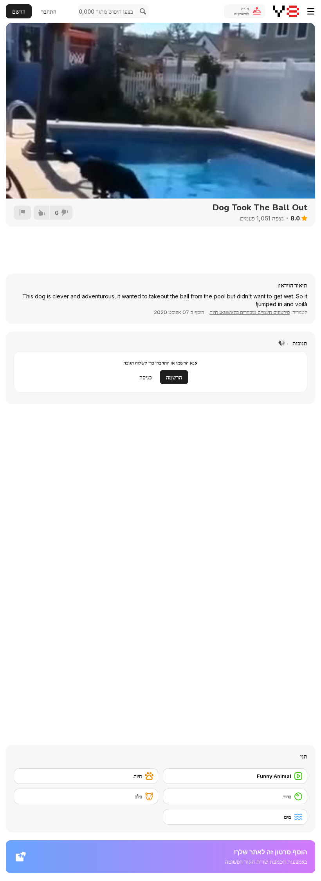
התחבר (48, 11)
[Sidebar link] (311, 11)
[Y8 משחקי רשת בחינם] (286, 11)
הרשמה (174, 377)
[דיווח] (22, 213)
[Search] (142, 11)
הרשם (18, 11)
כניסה (145, 377)
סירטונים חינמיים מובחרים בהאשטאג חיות (249, 312)
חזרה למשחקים (241, 11)
